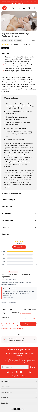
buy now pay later (25, 313)
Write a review (19, 247)
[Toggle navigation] (34, 7)
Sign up (32, 367)
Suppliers (4, 397)
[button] (4, 19)
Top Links (4, 403)
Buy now (28, 324)
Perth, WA (27, 44)
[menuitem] (13, 8)
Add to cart (10, 324)
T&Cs (11, 360)
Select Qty (5, 317)
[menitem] (24, 8)
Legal (14, 376)
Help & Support (6, 392)
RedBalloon (5, 381)
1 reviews (16, 44)
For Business (6, 387)
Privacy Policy (19, 360)
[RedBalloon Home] (4, 8)
